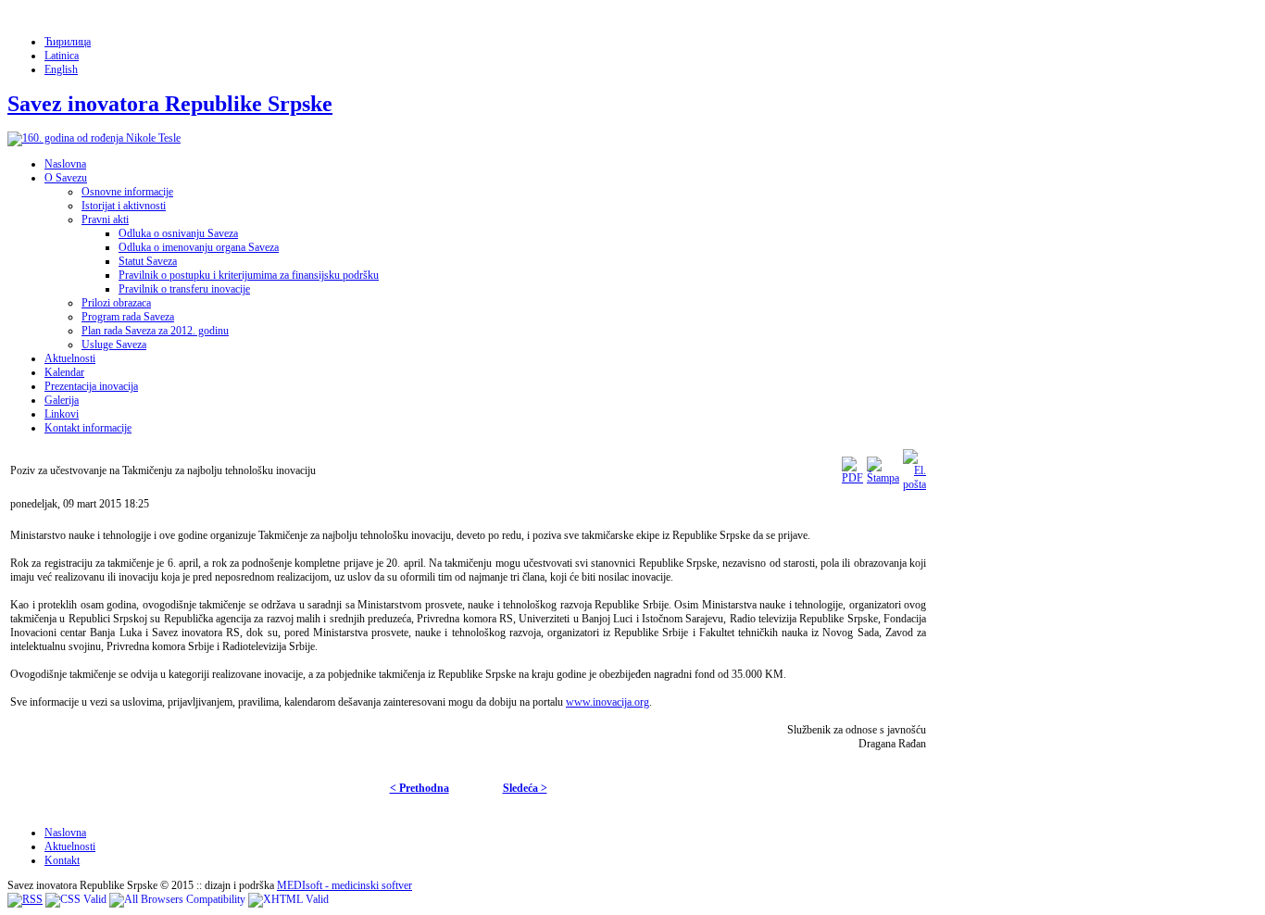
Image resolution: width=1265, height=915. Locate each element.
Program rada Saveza (127, 316)
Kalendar (64, 372)
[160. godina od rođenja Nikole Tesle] (94, 138)
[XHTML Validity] (288, 899)
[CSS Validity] (75, 899)
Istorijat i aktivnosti (123, 205)
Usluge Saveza (113, 344)
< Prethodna (419, 788)
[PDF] (852, 477)
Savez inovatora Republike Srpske (169, 104)
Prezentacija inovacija (91, 386)
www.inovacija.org (607, 702)
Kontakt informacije (88, 427)
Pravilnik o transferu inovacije (184, 288)
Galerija (61, 400)
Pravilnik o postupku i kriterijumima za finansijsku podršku (249, 275)
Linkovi (61, 413)
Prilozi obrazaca (116, 302)
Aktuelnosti (69, 358)
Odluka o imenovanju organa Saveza (199, 247)
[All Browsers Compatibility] (177, 899)
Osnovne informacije (127, 191)
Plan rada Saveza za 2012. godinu (155, 330)
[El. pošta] (914, 484)
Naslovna (65, 163)
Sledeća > (525, 788)
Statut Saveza (148, 261)
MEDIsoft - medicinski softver (344, 885)
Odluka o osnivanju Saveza (178, 233)
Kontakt (62, 860)
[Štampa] (883, 477)
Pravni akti (105, 219)
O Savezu (65, 177)
